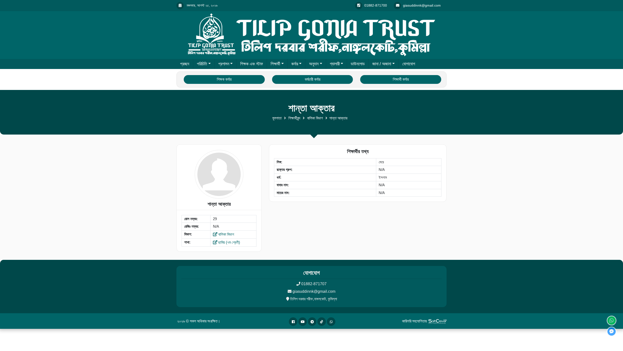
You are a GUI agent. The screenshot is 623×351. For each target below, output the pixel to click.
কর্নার (294, 63)
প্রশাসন (223, 63)
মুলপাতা (277, 118)
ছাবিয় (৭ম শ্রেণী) (228, 242)
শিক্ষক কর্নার (224, 79)
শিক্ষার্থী (275, 63)
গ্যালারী (335, 63)
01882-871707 (314, 284)
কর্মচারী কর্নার (312, 79)
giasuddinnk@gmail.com (314, 291)
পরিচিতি (202, 63)
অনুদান (314, 63)
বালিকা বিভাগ (315, 118)
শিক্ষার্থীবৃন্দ (294, 118)
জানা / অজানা (381, 63)
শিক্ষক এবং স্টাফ (251, 63)
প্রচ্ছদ (184, 63)
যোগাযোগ (408, 63)
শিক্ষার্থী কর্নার (401, 79)
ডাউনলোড (358, 63)
